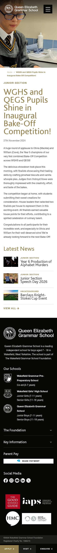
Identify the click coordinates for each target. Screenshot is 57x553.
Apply (8, 549)
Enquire (45, 549)
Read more (28, 262)
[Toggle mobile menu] (48, 9)
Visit (26, 549)
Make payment (30, 461)
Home (9, 72)
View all (10, 309)
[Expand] (51, 430)
